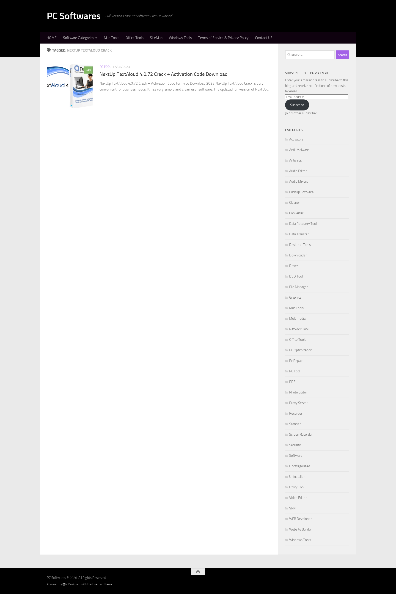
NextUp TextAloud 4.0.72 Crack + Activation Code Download (163, 74)
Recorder (295, 413)
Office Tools (134, 38)
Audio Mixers (298, 181)
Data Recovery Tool (303, 224)
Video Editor (298, 498)
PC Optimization (300, 350)
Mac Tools (111, 38)
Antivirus (295, 160)
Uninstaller (297, 477)
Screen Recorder (301, 434)
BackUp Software (301, 192)
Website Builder (300, 529)
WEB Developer (300, 519)
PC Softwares (74, 16)
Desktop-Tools (300, 245)
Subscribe (297, 105)
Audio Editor (298, 171)
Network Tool (298, 329)
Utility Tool (296, 487)
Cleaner (294, 203)
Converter (296, 213)
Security (295, 445)
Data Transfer (299, 234)
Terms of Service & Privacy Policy (223, 38)
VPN (292, 508)
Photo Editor (298, 392)
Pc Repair (295, 361)
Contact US (263, 38)
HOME (52, 38)
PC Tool (105, 67)
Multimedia (297, 318)
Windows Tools (180, 38)
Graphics (295, 297)
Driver (293, 266)
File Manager (298, 287)
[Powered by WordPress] (64, 584)
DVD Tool (296, 276)
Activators (296, 139)
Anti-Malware (299, 150)
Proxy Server (298, 403)
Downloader (298, 255)
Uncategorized (299, 466)
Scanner (295, 424)
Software (295, 456)
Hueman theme (102, 584)
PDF (292, 382)
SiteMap (156, 38)
